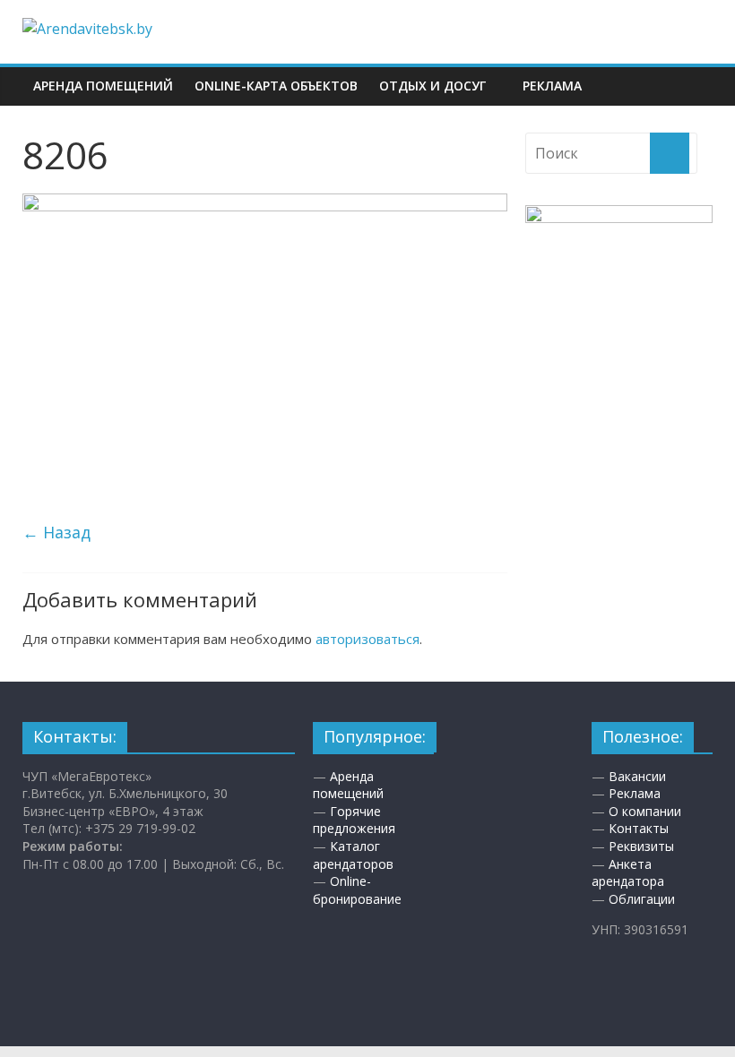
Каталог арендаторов (353, 855)
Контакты (639, 828)
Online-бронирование (357, 889)
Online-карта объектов (276, 85)
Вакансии (637, 776)
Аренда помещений (103, 85)
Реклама (552, 85)
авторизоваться (367, 639)
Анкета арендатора (628, 872)
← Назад (56, 532)
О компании (645, 811)
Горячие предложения (354, 820)
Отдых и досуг (432, 85)
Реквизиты (641, 846)
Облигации (642, 898)
